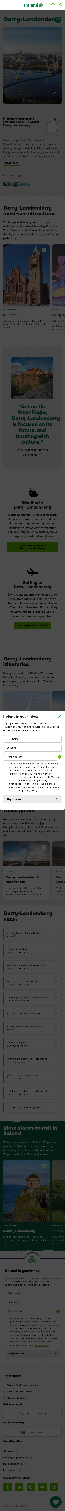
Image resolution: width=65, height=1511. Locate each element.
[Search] (61, 5)
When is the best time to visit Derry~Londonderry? (22, 983)
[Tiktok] (54, 1487)
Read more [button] (11, 163)
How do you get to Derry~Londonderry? (18, 951)
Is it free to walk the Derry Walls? (24, 1014)
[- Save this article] (58, 19)
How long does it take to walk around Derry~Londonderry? (27, 999)
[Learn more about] (16, 184)
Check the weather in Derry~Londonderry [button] (32, 547)
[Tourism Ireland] (33, 4)
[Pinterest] (31, 1487)
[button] (59, 717)
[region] (32, 289)
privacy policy (29, 790)
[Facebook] (7, 1487)
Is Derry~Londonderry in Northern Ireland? (25, 934)
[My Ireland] (53, 5)
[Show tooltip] (60, 757)
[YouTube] (42, 1487)
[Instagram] (19, 1487)
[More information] (55, 94)
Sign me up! (14, 799)
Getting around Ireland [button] (32, 625)
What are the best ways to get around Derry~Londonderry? (27, 967)
